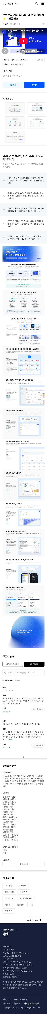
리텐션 (7, 904)
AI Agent (22, 885)
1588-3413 (15, 958)
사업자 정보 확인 (9, 974)
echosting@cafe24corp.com (20, 964)
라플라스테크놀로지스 (19, 59)
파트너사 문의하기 (12, 664)
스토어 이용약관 (21, 999)
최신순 (17, 680)
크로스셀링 (9, 898)
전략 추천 (23, 892)
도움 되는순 (9, 680)
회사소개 (7, 999)
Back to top (32, 920)
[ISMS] (6, 934)
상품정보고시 (23, 864)
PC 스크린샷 (8, 98)
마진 (31, 904)
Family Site (8, 930)
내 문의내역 (34, 664)
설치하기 (34, 85)
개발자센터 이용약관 (11, 1003)
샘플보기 (13, 85)
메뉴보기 (42, 3)
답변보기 (6, 711)
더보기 (10, 739)
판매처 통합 (9, 892)
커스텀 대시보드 (26, 898)
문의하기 (40, 60)
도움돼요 (39, 709)
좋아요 (43, 24)
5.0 (6, 24)
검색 (36, 3)
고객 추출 (8, 911)
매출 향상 (20, 904)
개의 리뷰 (16, 24)
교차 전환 (8, 885)
